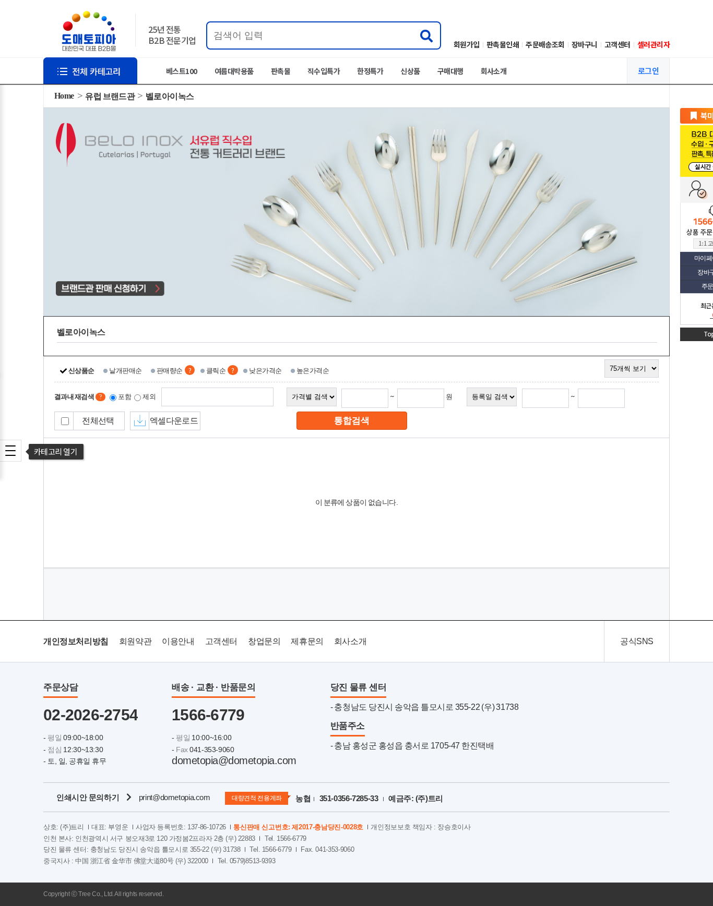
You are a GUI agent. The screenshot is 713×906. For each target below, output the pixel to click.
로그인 (648, 70)
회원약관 (135, 641)
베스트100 (181, 71)
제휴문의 (307, 641)
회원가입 (467, 44)
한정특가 (370, 71)
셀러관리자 (653, 44)
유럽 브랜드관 (110, 96)
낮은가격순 (265, 371)
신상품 (410, 71)
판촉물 (280, 71)
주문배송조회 (545, 44)
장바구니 (585, 44)
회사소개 (494, 71)
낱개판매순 (125, 371)
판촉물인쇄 (502, 44)
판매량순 (170, 371)
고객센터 (617, 44)
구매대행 (450, 71)
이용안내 (178, 641)
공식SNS (636, 641)
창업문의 (264, 641)
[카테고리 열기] (10, 450)
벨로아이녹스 (170, 96)
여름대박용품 (234, 71)
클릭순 (215, 371)
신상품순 (81, 371)
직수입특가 (323, 71)
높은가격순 (312, 371)
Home (64, 95)
